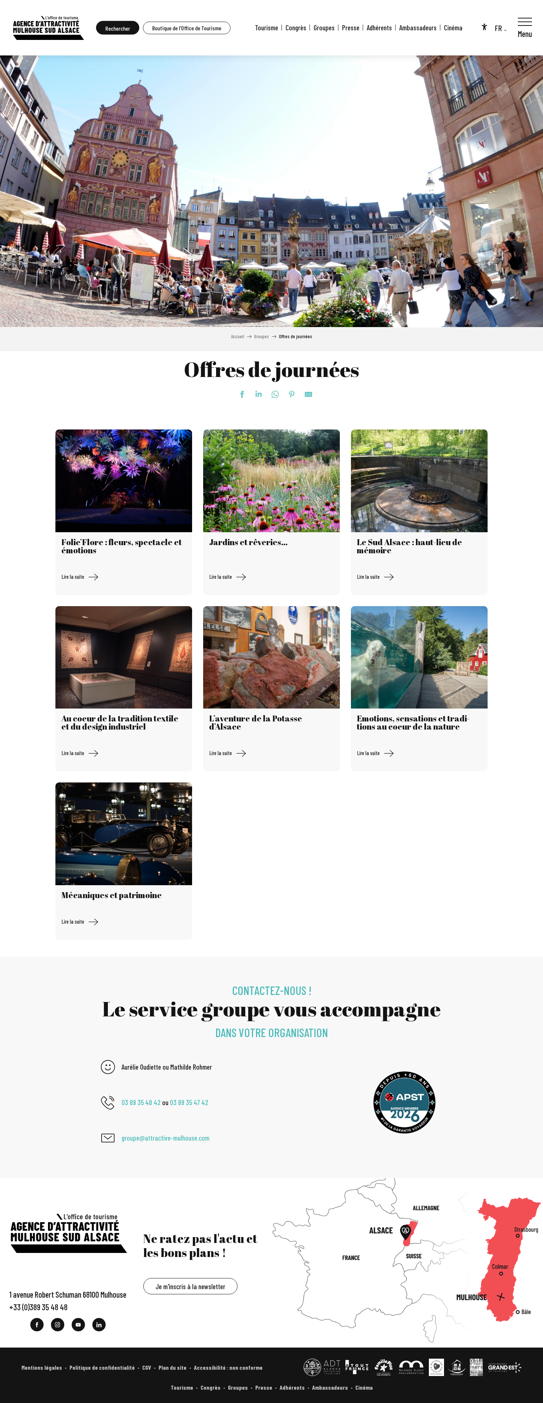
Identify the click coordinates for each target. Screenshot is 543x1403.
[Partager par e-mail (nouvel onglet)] (304, 394)
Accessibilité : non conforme (228, 1367)
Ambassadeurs (418, 27)
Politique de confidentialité (102, 1367)
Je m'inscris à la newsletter (190, 1286)
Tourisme (266, 27)
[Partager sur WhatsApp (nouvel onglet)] (271, 394)
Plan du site (172, 1367)
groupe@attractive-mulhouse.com (165, 1138)
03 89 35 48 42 (141, 1102)
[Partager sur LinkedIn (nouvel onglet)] (255, 394)
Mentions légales (41, 1367)
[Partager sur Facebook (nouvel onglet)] (238, 394)
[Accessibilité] (484, 27)
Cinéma (453, 27)
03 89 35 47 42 (189, 1102)
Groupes (324, 27)
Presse (350, 27)
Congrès (296, 27)
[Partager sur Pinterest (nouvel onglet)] (288, 394)
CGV (146, 1367)
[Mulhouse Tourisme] (48, 27)
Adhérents (379, 27)
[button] (117, 28)
